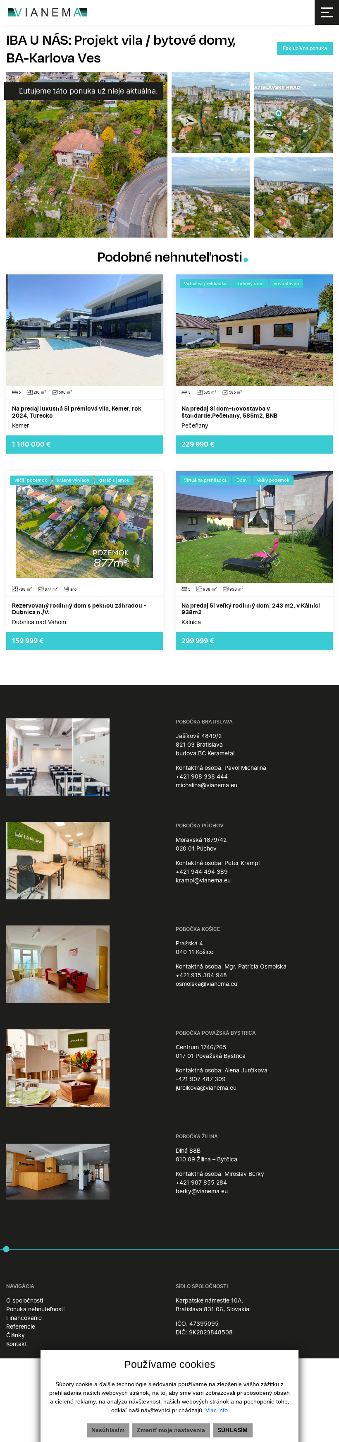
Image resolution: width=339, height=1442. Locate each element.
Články (15, 1335)
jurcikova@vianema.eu (206, 1087)
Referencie (20, 1326)
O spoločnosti (24, 1300)
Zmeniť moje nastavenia (171, 1430)
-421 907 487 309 (201, 1078)
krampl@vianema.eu (203, 880)
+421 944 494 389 (202, 871)
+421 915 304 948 (201, 974)
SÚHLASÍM (232, 1430)
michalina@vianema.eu (206, 784)
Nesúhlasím (107, 1430)
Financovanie (24, 1317)
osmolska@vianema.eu (206, 983)
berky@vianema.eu (202, 1190)
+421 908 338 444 (202, 776)
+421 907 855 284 (201, 1182)
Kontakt (16, 1343)
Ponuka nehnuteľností (35, 1308)
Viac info (216, 1410)
